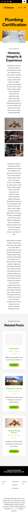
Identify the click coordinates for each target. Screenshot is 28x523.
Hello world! (13, 349)
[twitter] (5, 1)
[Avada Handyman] (8, 7)
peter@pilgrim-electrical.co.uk (14, 472)
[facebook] (2, 1)
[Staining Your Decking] (14, 377)
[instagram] (7, 1)
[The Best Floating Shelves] (14, 419)
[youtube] (10, 1)
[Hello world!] (14, 339)
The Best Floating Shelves (14, 432)
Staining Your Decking (14, 388)
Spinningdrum (14, 508)
